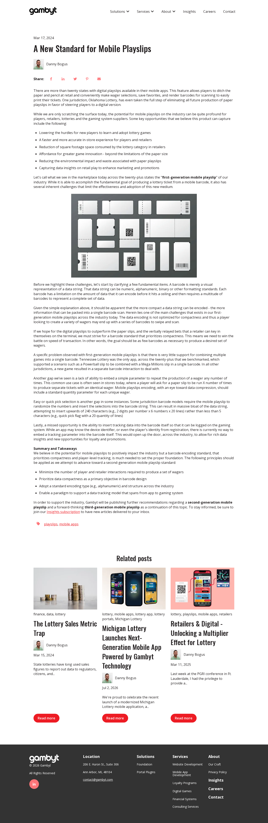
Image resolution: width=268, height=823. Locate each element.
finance (39, 614)
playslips (51, 524)
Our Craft (214, 764)
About (166, 11)
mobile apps (69, 524)
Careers (209, 11)
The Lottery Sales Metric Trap (65, 628)
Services (143, 11)
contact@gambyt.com (98, 780)
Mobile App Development (182, 773)
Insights (189, 11)
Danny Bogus (57, 64)
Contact (229, 11)
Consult (178, 807)
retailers (225, 614)
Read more (46, 718)
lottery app (144, 614)
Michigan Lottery (128, 619)
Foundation (144, 764)
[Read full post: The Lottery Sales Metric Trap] (65, 589)
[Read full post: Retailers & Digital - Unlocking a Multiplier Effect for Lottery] (202, 589)
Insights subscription (63, 511)
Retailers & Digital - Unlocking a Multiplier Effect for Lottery (199, 633)
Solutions (117, 11)
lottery (60, 614)
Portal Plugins (146, 772)
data (49, 614)
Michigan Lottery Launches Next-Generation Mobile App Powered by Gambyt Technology (131, 646)
